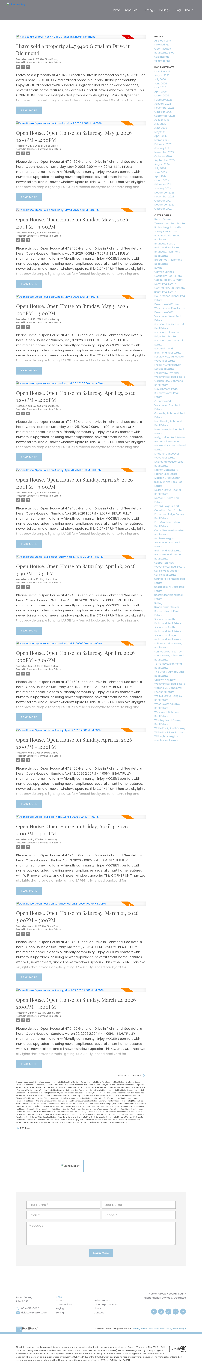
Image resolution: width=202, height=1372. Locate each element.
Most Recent (162, 71)
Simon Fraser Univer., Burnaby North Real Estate (108, 1111)
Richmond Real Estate (167, 550)
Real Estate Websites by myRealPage (167, 1328)
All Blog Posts (162, 40)
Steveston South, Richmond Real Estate (52, 1114)
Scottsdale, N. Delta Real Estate (40, 1111)
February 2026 (163, 99)
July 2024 (160, 168)
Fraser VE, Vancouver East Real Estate (100, 1093)
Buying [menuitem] (148, 10)
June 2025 (160, 128)
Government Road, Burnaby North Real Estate (76, 1095)
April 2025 (160, 136)
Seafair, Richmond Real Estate (67, 1111)
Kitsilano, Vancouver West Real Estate (52, 1101)
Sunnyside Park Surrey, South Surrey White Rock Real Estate (169, 655)
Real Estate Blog (164, 52)
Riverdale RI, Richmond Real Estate (41, 1109)
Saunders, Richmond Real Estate (44, 62)
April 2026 (160, 91)
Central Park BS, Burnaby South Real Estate (61, 1087)
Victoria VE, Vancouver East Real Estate (43, 1120)
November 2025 (164, 108)
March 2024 (161, 180)
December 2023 (164, 192)
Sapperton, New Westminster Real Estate (74, 1109)
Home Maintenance (123, 1098)
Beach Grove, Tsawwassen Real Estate (45, 1082)
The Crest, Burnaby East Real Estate (102, 1117)
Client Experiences (105, 1304)
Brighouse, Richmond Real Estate (50, 1085)
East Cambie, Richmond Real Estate (69, 1090)
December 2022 (164, 204)
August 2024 (162, 164)
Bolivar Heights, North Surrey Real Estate (79, 1082)
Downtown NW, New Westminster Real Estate (126, 1087)
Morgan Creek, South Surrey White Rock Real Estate (168, 482)
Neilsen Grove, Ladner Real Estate (62, 1103)
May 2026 (160, 87)
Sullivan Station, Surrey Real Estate (119, 1114)
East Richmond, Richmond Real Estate (32, 1093)
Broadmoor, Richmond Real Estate (79, 1085)
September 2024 (164, 160)
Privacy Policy (140, 1328)
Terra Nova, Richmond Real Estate (72, 1117)
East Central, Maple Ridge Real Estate (101, 1090)
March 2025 (161, 140)
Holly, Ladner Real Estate (103, 1098)
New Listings (161, 44)
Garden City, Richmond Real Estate (41, 1095)
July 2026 (160, 79)
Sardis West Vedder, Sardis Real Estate (108, 1109)
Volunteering (162, 61)
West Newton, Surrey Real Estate (104, 1120)
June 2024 (160, 172)
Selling (83, 1111)
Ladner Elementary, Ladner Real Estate (115, 1101)
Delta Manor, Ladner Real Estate (93, 1087)
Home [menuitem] (116, 10)
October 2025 (163, 112)
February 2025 (163, 144)
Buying (97, 1085)
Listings (60, 1300)
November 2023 (164, 196)
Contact (99, 1312)
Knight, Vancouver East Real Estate (83, 1101)
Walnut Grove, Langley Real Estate (75, 1120)
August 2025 (161, 120)
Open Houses (162, 49)
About (97, 1308)
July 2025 (160, 124)
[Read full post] (81, 38)
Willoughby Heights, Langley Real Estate (110, 1122)
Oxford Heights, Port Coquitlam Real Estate (118, 1103)
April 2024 (160, 176)
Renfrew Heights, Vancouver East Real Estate (116, 1106)
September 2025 (164, 116)
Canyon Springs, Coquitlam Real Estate (118, 1085)
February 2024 (163, 184)
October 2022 (163, 209)
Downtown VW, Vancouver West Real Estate (35, 1090)
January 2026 (162, 104)
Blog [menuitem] (178, 10)
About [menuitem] (188, 10)
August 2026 (161, 75)
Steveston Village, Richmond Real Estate (87, 1114)
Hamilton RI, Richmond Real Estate (50, 1098)
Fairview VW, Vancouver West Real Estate (66, 1093)
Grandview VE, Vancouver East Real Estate (114, 1095)
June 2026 (160, 83)
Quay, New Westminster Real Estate (81, 1106)
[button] (154, 1312)
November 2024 (164, 152)
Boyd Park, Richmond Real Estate (111, 1082)
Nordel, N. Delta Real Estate (88, 1103)
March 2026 (161, 95)
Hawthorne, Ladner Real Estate (79, 1098)
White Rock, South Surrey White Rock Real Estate (72, 1122)
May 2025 (160, 132)
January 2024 (162, 188)
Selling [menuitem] (163, 10)
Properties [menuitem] (130, 10)
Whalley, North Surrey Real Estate (37, 1122)
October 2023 (163, 200)
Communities (64, 1304)
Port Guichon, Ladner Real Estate (51, 1106)
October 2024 (163, 156)
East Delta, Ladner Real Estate (130, 1090)
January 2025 (162, 148)
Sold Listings (161, 57)
